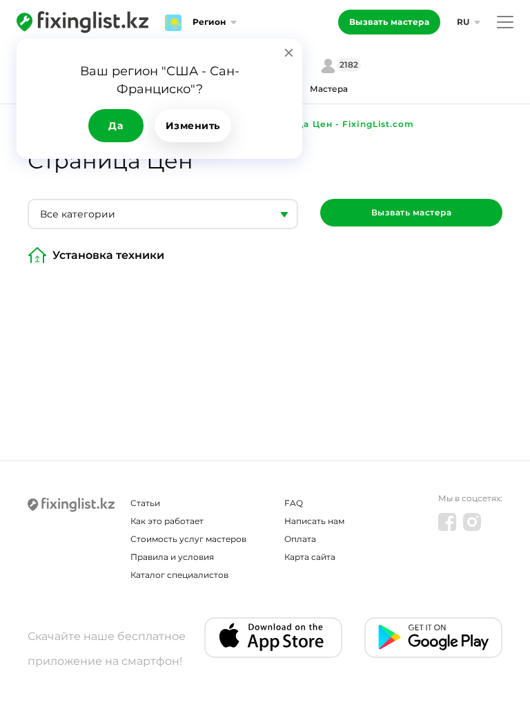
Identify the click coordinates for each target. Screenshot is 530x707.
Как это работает (167, 521)
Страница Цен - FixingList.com (338, 124)
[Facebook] (447, 522)
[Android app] (433, 637)
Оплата (300, 539)
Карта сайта (309, 557)
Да (115, 125)
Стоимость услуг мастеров (188, 539)
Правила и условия (172, 557)
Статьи (145, 503)
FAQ (293, 503)
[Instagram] (472, 522)
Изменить (193, 125)
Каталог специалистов (179, 575)
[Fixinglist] (82, 22)
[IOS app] (273, 637)
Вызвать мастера (389, 22)
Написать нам (314, 521)
